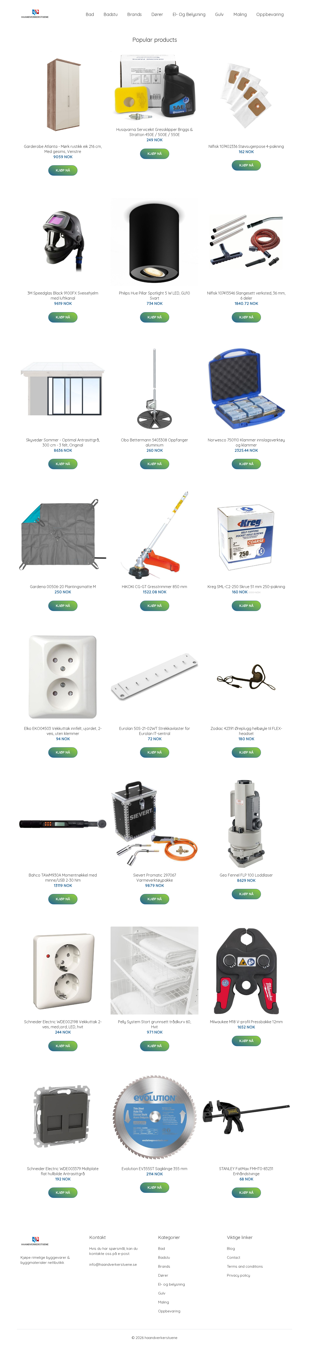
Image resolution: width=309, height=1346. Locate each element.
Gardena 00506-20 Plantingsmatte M (63, 586)
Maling (240, 14)
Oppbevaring (270, 14)
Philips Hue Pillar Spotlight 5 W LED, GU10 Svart (154, 296)
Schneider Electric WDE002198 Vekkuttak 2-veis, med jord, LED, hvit (63, 1024)
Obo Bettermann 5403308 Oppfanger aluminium (154, 442)
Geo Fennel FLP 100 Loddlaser (246, 875)
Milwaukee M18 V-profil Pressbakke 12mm (246, 1021)
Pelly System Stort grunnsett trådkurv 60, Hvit (154, 1024)
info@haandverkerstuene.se (113, 1264)
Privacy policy (238, 1275)
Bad (90, 14)
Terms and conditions (245, 1266)
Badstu (111, 14)
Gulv (219, 14)
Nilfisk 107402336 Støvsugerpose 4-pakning (246, 146)
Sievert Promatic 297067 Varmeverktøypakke (154, 878)
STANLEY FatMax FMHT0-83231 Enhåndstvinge (246, 1171)
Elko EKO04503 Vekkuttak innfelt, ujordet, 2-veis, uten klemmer (63, 731)
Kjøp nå (63, 170)
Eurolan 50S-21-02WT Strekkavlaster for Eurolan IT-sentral (154, 731)
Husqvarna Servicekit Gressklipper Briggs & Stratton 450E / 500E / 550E (154, 132)
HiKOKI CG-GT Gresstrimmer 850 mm (154, 586)
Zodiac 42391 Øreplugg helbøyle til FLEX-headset (246, 731)
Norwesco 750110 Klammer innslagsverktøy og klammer (246, 442)
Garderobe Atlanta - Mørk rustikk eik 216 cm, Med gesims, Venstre (63, 149)
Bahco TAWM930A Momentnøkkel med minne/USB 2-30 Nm (63, 878)
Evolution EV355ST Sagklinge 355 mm (154, 1168)
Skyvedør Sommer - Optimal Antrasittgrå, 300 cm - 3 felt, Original (63, 442)
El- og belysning (189, 14)
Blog (231, 1248)
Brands (134, 14)
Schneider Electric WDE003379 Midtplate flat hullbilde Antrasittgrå (62, 1171)
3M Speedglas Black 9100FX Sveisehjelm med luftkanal (63, 296)
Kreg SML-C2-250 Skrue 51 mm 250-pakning (246, 586)
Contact (233, 1257)
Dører (157, 14)
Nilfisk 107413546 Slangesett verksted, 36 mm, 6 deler (246, 296)
